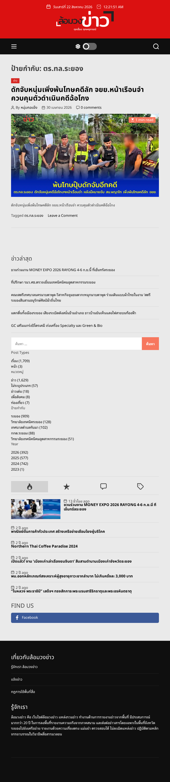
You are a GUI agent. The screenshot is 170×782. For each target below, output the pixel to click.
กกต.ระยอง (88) (23, 433)
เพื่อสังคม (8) (20, 397)
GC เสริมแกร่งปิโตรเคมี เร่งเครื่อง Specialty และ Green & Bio (56, 325)
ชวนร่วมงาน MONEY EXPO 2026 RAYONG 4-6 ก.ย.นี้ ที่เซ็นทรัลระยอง (63, 269)
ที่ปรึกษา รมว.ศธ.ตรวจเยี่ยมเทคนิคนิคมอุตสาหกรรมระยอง (53, 282)
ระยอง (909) (20, 416)
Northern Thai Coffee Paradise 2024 (44, 546)
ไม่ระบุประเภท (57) (24, 385)
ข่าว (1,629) (19, 380)
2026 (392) (19, 452)
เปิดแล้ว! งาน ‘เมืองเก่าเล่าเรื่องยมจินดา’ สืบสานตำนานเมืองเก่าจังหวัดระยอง (71, 561)
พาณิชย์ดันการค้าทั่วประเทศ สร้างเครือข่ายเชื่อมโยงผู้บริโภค (58, 532)
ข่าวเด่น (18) (20, 391)
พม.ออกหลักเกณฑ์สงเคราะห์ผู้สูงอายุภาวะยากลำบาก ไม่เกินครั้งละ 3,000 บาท (72, 576)
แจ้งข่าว (16, 679)
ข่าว (15, 81)
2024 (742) (19, 463)
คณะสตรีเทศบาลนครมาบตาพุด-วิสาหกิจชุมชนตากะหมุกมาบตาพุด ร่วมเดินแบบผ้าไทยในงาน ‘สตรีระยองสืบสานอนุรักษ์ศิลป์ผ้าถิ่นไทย (81, 297)
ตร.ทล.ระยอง (33, 215)
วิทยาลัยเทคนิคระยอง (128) (31, 421)
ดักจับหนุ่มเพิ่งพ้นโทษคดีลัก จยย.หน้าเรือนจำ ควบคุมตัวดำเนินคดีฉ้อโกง (77, 93)
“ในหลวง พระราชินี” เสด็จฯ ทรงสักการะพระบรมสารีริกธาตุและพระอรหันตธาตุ (71, 591)
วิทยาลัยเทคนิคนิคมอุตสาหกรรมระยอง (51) (42, 438)
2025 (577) (19, 457)
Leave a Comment (63, 215)
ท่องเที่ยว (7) (20, 402)
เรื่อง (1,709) (20, 360)
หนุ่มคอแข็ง (29, 107)
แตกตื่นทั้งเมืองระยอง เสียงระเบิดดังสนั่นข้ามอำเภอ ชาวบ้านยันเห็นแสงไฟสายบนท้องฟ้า (73, 313)
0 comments (91, 107)
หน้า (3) (16, 366)
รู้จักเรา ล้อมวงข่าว (24, 667)
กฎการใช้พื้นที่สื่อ (23, 691)
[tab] (29, 486)
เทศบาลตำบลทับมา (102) (29, 427)
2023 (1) (17, 469)
